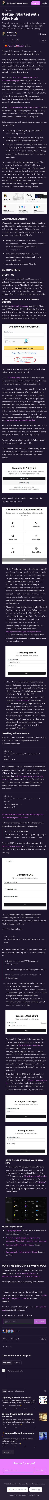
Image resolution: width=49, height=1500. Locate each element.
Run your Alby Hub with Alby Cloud (21, 1252)
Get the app (35, 1489)
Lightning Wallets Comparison (16, 1397)
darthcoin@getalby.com (26, 1273)
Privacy (22, 1484)
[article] (24, 1403)
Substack (13, 1495)
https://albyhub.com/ (19, 306)
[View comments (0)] (12, 40)
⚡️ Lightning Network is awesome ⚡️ (18, 1434)
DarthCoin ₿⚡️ (12, 33)
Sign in (44, 3)
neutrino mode (23, 700)
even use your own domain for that (20, 420)
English (21, 45)
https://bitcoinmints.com (29, 1045)
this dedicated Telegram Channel (24, 1297)
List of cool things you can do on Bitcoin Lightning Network (17, 1440)
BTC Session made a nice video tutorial (22, 107)
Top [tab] (4, 1391)
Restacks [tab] (17, 1363)
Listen (44, 34)
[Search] (45, 1391)
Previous (9, 1347)
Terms (28, 1484)
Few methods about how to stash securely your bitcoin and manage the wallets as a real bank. (18, 1420)
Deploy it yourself (13, 1230)
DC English (7, 10)
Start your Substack (18, 1489)
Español (10, 45)
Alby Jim (41, 1182)
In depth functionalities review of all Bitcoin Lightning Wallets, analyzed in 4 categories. (19, 1401)
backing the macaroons (11, 846)
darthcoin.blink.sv (33, 1276)
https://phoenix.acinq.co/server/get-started (23, 631)
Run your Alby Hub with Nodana (20, 1244)
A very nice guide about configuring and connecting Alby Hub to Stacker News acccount (26, 1239)
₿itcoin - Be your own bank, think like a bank (17, 1415)
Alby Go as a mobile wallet (35, 1176)
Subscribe (35, 3)
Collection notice (38, 1484)
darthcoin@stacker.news (12, 1276)
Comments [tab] (7, 1363)
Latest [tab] (10, 1391)
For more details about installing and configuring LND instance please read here (23, 816)
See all (6, 1452)
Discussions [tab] (19, 1391)
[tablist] (12, 1362)
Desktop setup (14, 377)
